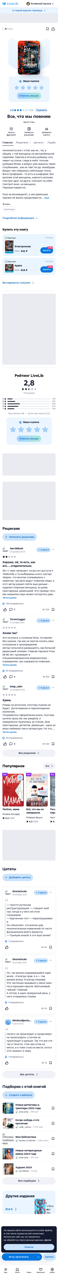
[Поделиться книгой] (53, 29)
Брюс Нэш (29, 122)
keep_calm (16, 686)
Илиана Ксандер (11, 814)
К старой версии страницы (27, 10)
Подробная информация (18, 218)
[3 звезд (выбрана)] (20, 110)
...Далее (47, 1240)
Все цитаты (27, 1074)
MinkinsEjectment (22, 1020)
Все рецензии (27, 753)
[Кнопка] (20, 777)
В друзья (45, 550)
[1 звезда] (16, 87)
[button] (29, 58)
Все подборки (27, 1180)
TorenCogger (18, 619)
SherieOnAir (19, 891)
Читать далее (9, 597)
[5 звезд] (41, 87)
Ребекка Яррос (34, 817)
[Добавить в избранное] (47, 29)
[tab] (7, 143)
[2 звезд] (22, 87)
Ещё (47, 198)
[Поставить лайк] (4, 609)
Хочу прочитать (19, 1256)
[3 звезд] (29, 87)
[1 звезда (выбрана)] (15, 110)
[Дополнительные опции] (38, 1257)
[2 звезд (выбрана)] (18, 110)
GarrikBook (16, 548)
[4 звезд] (35, 87)
